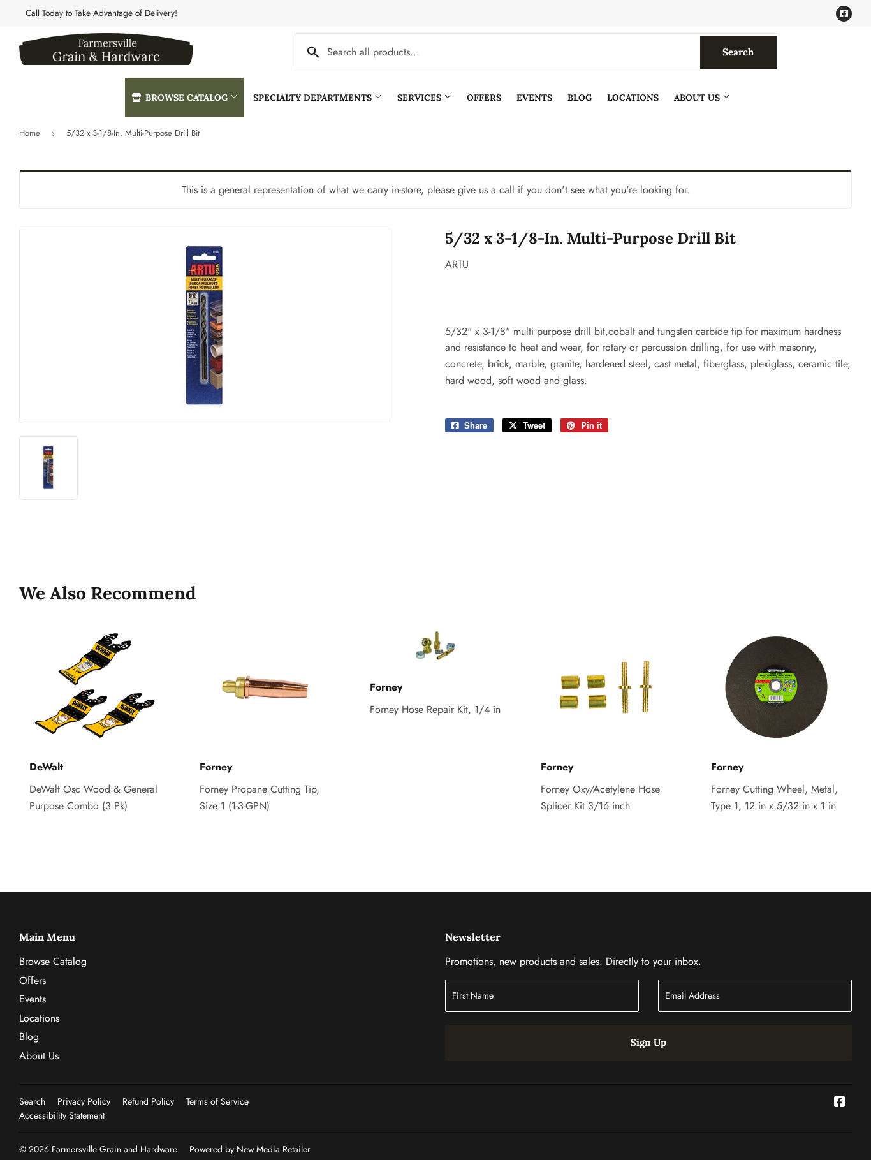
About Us (698, 97)
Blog (579, 97)
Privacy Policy (83, 1101)
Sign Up (648, 1042)
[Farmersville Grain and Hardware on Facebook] (839, 1103)
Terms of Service (217, 1101)
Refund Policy (148, 1101)
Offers (484, 97)
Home (29, 133)
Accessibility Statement (62, 1115)
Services (420, 97)
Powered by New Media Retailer (250, 1149)
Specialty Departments (313, 97)
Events (534, 97)
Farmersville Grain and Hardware (114, 1149)
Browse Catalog (186, 97)
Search (749, 52)
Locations (633, 97)
